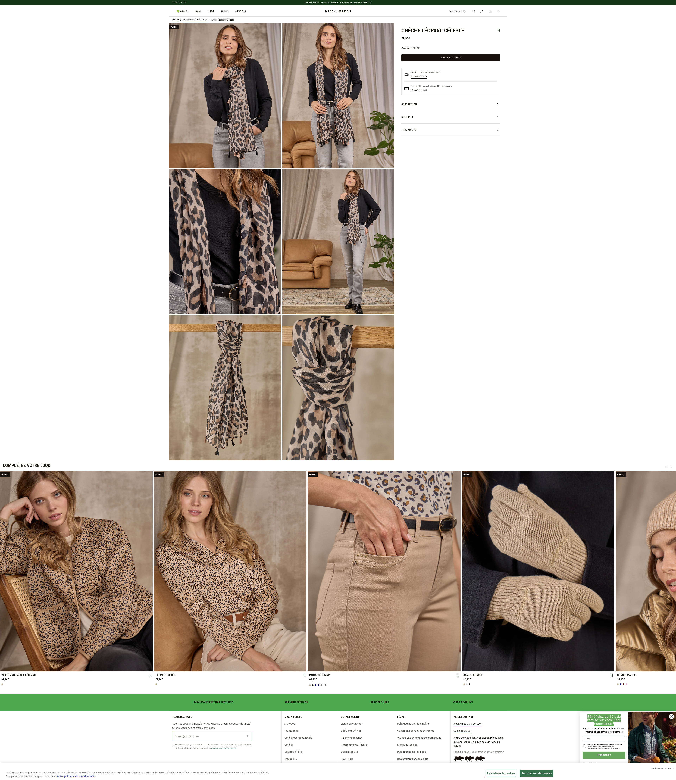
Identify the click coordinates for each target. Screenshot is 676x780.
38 (46, 667)
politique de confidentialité (223, 748)
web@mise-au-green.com (468, 723)
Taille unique (538, 667)
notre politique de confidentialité (76, 776)
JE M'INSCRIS (604, 755)
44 (136, 667)
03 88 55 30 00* (462, 730)
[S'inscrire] (247, 736)
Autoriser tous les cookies (537, 773)
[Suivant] (671, 466)
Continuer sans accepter (662, 768)
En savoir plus (419, 76)
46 (170, 667)
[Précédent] (666, 466)
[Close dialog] (671, 716)
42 (106, 667)
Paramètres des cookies (411, 751)
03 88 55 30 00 (179, 2)
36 (16, 667)
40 (76, 667)
